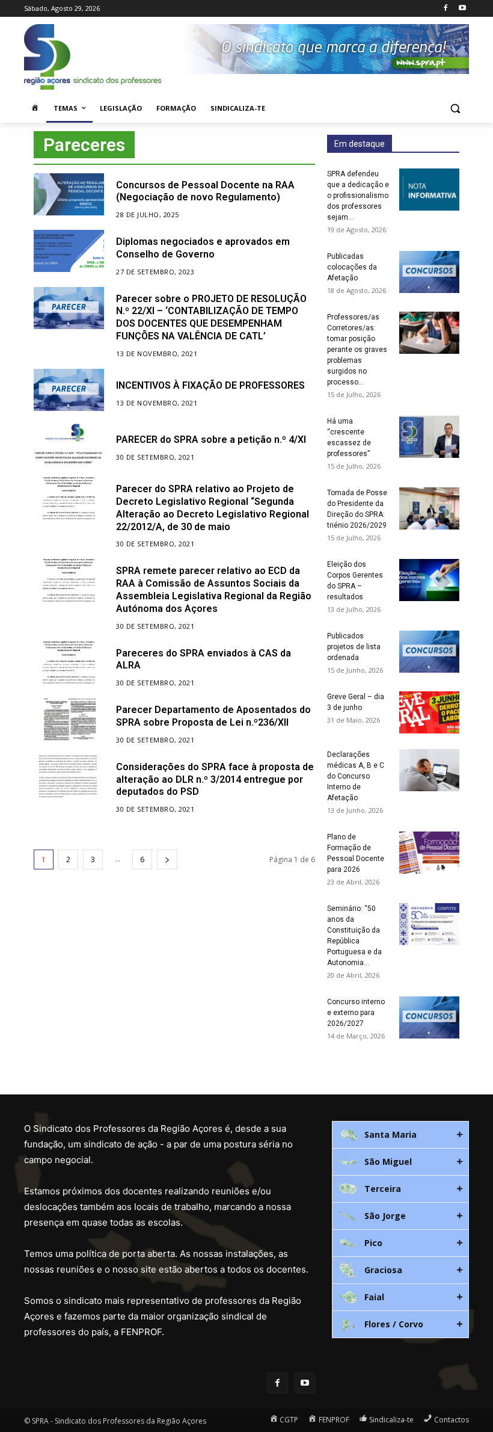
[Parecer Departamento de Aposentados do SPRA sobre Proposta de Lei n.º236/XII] (69, 719)
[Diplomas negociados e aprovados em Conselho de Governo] (69, 251)
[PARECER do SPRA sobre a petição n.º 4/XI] (69, 444)
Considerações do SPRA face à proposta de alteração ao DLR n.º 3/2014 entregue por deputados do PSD (215, 779)
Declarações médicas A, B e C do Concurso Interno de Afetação (355, 776)
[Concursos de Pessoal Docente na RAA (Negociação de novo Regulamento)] (69, 194)
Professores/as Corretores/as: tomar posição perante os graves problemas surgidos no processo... (357, 349)
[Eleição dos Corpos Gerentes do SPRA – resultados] (429, 580)
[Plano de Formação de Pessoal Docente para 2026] (429, 853)
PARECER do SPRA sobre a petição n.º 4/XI (211, 439)
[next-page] (167, 859)
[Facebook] (445, 9)
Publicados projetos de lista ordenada (354, 647)
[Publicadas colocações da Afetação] (429, 272)
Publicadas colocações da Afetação (352, 267)
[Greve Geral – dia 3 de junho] (429, 712)
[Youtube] (462, 9)
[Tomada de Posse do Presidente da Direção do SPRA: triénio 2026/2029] (429, 508)
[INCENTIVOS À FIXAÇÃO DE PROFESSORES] (69, 390)
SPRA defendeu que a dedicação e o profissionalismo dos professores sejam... (358, 195)
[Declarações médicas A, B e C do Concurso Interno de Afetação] (429, 770)
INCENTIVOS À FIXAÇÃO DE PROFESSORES (210, 385)
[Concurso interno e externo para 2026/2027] (429, 1017)
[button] (455, 108)
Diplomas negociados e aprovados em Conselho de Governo (203, 248)
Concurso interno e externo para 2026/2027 (356, 1013)
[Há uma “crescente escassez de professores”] (429, 437)
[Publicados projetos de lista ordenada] (429, 652)
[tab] (400, 1135)
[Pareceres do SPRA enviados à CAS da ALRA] (69, 662)
